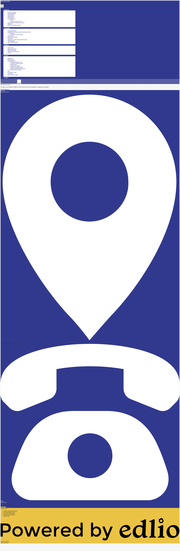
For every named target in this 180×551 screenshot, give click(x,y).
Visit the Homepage (5, 89)
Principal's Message (12, 12)
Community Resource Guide (16, 63)
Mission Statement (12, 13)
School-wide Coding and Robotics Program (17, 39)
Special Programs (11, 18)
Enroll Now (3, 507)
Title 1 (11, 20)
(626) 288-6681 (7, 501)
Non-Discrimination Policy (9, 512)
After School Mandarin (13, 42)
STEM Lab (10, 38)
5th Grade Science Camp (16, 21)
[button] (6, 9)
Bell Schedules (11, 59)
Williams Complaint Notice (16, 67)
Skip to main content (5, 1)
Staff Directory (11, 17)
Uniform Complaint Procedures (10, 511)
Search (2, 83)
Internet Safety (13, 64)
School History (11, 16)
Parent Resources (11, 60)
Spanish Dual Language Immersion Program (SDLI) (19, 32)
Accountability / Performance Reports (16, 22)
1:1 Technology (11, 33)
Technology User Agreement (16, 34)
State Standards (11, 40)
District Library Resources (13, 51)
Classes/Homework (12, 30)
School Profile (11, 15)
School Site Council (12, 72)
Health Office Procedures (16, 69)
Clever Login (11, 47)
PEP (9, 71)
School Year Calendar (15, 65)
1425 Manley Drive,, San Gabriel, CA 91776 (11, 343)
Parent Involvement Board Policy (17, 68)
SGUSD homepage (7, 504)
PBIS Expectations (12, 50)
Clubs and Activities (12, 48)
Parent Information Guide (16, 62)
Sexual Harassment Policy (9, 513)
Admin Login (6, 516)
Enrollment (10, 58)
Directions (10, 23)
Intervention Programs (12, 37)
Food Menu (10, 73)
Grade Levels (11, 35)
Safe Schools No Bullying (9, 514)
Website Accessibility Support (14, 25)
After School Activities (13, 74)
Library (9, 52)
